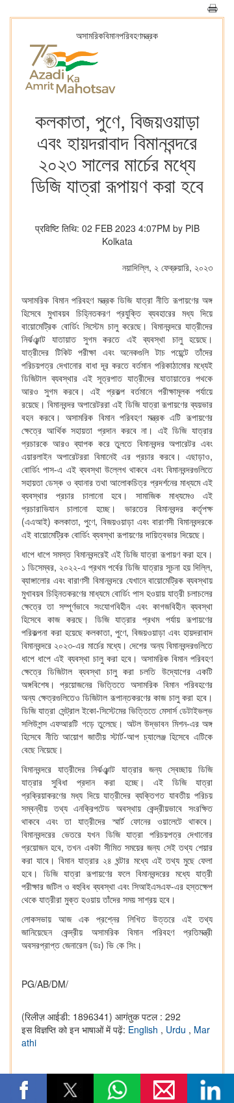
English (144, 1029)
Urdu (177, 1029)
